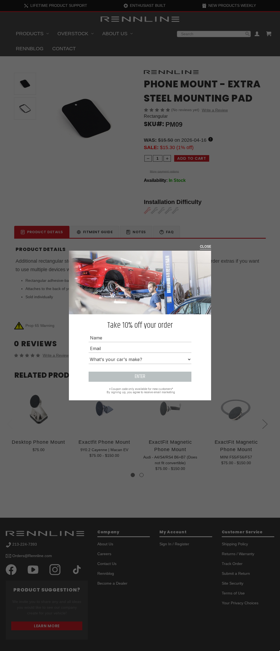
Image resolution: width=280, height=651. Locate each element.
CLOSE (205, 246)
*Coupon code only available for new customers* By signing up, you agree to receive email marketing (141, 390)
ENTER (140, 376)
